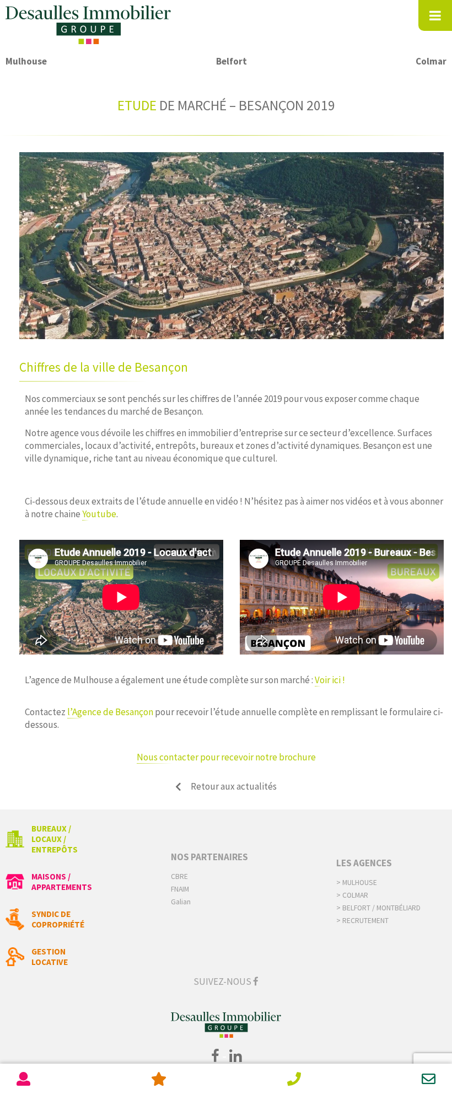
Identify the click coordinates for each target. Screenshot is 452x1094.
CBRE (179, 876)
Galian (181, 902)
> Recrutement (362, 920)
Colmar (431, 61)
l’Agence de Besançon (110, 712)
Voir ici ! (331, 680)
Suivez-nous (223, 981)
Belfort (231, 61)
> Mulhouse (356, 882)
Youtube (99, 514)
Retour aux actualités (234, 786)
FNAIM (180, 889)
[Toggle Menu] (435, 15)
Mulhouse (26, 61)
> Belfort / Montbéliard (378, 908)
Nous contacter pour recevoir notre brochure (226, 757)
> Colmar (352, 895)
